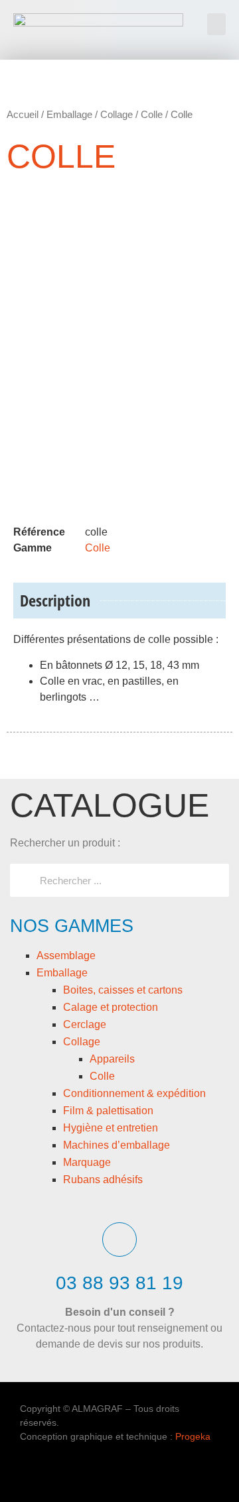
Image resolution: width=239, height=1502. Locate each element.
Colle (102, 1076)
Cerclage (84, 1024)
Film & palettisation (108, 1110)
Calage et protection (110, 1007)
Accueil (23, 114)
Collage (81, 1041)
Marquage (87, 1162)
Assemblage (66, 955)
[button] (216, 24)
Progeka (192, 1436)
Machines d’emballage (116, 1145)
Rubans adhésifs (103, 1179)
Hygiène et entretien (110, 1127)
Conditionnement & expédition (134, 1093)
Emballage (62, 972)
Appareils (112, 1059)
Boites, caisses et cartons (123, 990)
